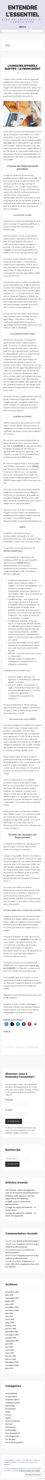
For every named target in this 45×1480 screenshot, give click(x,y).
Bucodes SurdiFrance (13, 551)
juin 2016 (9, 1313)
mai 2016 (9, 1316)
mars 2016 (9, 1322)
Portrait (9, 1424)
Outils (8, 1418)
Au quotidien (11, 1396)
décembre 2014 (11, 1362)
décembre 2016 (11, 1307)
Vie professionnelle (14, 1442)
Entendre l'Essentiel (22, 11)
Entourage (10, 1406)
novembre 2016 (12, 1310)
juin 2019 (9, 1295)
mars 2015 (9, 1353)
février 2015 (10, 1356)
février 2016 (10, 1325)
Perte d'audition (12, 1421)
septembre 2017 (12, 1298)
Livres (8, 1415)
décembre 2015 (11, 1332)
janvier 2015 (10, 1359)
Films (7, 1412)
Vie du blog (10, 1439)
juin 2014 (9, 1368)
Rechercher (21, 31)
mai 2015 (9, 1347)
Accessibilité (11, 1393)
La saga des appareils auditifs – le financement (22, 67)
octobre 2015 (10, 1338)
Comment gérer (12, 1399)
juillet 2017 (10, 1301)
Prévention (10, 1427)
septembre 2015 (12, 1341)
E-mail (9, 1110)
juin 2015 (9, 1344)
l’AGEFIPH (18, 446)
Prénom (9, 1100)
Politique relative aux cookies (29, 1471)
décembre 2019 (11, 1292)
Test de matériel (12, 1433)
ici (13, 229)
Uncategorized (12, 1436)
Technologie (33, 1047)
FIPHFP (35, 466)
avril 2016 (9, 1319)
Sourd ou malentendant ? (28, 1241)
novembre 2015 (12, 1335)
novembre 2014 (12, 1365)
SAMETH (25, 939)
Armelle (20, 1047)
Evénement (10, 1409)
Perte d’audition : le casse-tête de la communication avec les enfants (22, 1264)
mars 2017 (9, 1304)
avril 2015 (9, 1350)
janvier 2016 (10, 1328)
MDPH (20, 563)
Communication (12, 1403)
